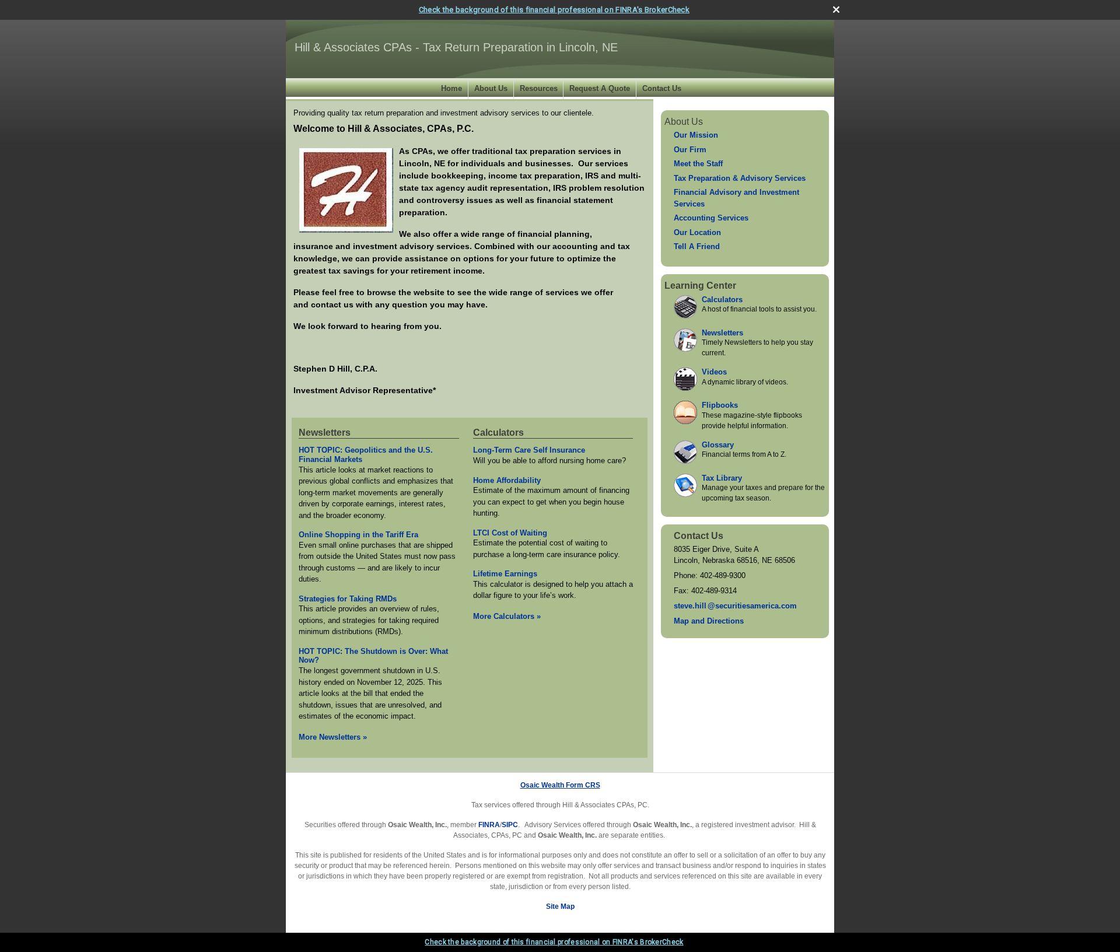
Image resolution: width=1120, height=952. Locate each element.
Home (451, 88)
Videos (714, 372)
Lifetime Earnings (505, 573)
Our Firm (690, 149)
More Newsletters (333, 737)
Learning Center (700, 285)
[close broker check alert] (836, 9)
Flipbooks (720, 405)
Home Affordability (507, 480)
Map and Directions (709, 621)
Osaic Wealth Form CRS (560, 785)
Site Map (560, 906)
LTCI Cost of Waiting (510, 532)
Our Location (697, 232)
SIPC (510, 825)
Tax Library (722, 478)
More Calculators (507, 616)
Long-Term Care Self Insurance (529, 450)
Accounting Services (711, 218)
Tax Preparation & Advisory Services (740, 178)
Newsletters (325, 433)
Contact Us (661, 88)
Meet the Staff (698, 163)
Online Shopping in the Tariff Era (358, 534)
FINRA (489, 825)
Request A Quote (599, 88)
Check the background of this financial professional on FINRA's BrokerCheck (554, 9)
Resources (539, 88)
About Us (491, 88)
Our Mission (696, 135)
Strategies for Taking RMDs (348, 598)
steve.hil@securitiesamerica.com (735, 605)
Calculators (498, 433)
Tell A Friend (697, 246)
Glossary (718, 444)
